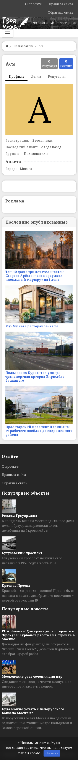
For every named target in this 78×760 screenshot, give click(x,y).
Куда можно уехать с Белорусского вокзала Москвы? (33, 711)
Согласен (52, 753)
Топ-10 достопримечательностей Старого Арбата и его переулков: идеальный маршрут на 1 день (34, 276)
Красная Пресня (16, 585)
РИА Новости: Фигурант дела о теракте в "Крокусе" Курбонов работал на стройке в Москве (38, 635)
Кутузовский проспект (22, 553)
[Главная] (6, 46)
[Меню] (7, 33)
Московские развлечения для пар (32, 676)
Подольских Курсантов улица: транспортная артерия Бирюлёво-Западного (35, 376)
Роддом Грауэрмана (19, 516)
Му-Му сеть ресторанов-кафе (31, 326)
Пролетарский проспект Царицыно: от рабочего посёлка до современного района (39, 431)
